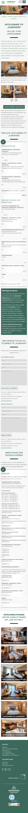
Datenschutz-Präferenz (7, 765)
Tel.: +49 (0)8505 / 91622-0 (8, 753)
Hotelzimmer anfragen (14, 107)
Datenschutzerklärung (6, 400)
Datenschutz (5, 763)
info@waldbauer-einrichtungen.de (10, 755)
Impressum (5, 762)
